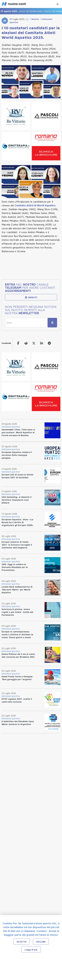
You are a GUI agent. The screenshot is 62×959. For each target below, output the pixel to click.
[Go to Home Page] (27, 19)
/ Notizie (34, 19)
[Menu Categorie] (57, 3)
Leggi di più (31, 949)
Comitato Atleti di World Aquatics (35, 205)
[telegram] (49, 343)
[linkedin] (41, 343)
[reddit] (26, 343)
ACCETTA (21, 941)
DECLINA (40, 941)
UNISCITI (32, 297)
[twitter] (34, 343)
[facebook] (18, 343)
